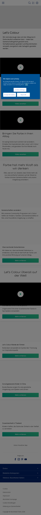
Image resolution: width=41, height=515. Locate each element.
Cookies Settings (20, 89)
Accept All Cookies (9, 94)
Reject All (23, 94)
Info (26, 84)
